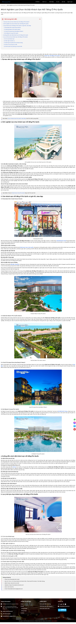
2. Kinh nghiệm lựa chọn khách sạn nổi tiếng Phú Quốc (16, 23)
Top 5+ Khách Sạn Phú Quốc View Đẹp (17, 118)
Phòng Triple (23, 610)
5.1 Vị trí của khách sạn (9, 38)
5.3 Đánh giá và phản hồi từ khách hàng (13, 42)
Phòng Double (24, 608)
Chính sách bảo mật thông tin (46, 606)
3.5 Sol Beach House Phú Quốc (11, 33)
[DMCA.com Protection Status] (62, 610)
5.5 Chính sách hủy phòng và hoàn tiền (13, 46)
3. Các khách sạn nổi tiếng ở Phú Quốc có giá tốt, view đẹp (17, 25)
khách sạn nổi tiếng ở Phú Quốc (52, 55)
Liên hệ (63, 1)
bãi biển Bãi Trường (62, 411)
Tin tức (57, 1)
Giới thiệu (51, 1)
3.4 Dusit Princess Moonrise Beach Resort (13, 31)
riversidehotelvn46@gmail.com (9, 616)
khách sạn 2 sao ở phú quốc (27, 247)
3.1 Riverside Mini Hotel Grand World (12, 27)
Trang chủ (3, 5)
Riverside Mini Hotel (61, 240)
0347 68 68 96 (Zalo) (7, 613)
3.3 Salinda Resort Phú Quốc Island (12, 29)
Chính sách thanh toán (45, 608)
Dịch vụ (44, 1)
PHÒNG (37, 1)
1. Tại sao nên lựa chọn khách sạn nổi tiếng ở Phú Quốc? (16, 21)
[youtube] (59, 604)
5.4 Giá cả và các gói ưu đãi (10, 44)
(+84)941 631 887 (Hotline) (8, 611)
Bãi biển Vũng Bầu (15, 264)
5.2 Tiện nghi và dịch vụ (9, 40)
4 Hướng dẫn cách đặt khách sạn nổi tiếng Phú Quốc (15, 35)
